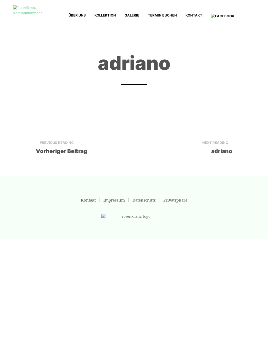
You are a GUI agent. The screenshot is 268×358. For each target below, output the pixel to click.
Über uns (77, 15)
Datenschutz (144, 200)
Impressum (114, 200)
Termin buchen (162, 15)
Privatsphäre (175, 200)
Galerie (132, 15)
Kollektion (105, 15)
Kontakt (194, 15)
